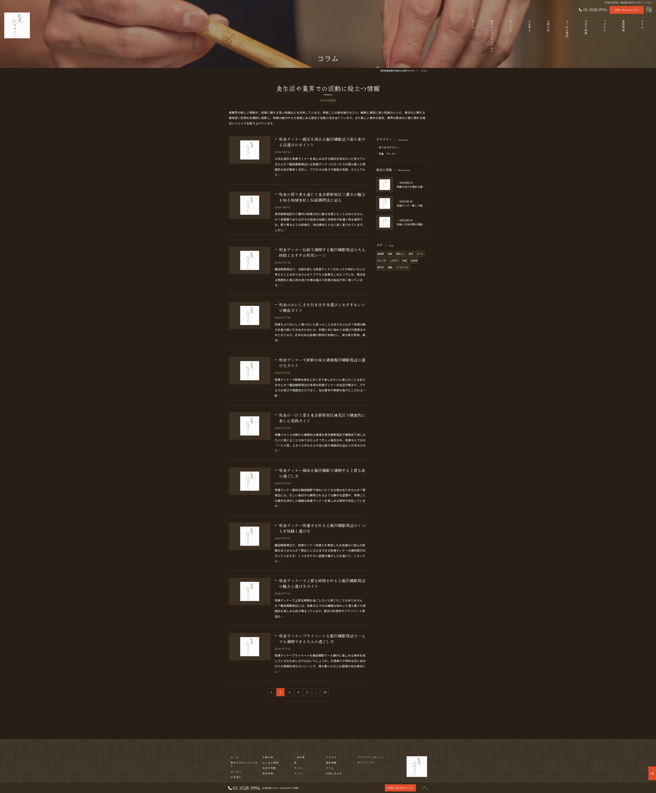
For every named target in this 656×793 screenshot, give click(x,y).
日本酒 (414, 260)
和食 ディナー (388, 153)
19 (325, 692)
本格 (404, 260)
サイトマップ (365, 762)
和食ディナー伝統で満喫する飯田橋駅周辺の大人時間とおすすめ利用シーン (322, 252)
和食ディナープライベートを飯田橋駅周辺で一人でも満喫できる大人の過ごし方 (322, 638)
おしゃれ (382, 260)
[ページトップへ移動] (424, 787)
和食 (390, 253)
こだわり (394, 260)
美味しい (400, 253)
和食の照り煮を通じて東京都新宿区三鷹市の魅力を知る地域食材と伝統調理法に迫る (322, 197)
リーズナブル (402, 267)
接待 (411, 253)
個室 (390, 267)
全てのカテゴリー (389, 147)
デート (420, 253)
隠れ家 (381, 267)
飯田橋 (381, 253)
